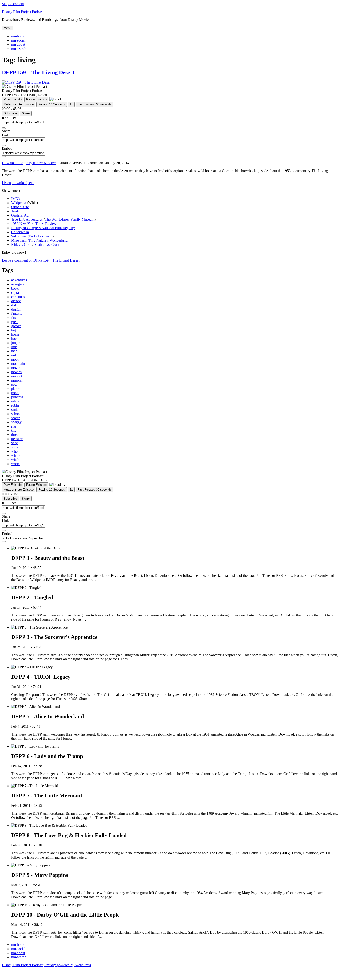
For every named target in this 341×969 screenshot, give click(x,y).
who (14, 451)
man (14, 351)
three (14, 435)
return (15, 401)
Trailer (16, 211)
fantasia (16, 313)
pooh (15, 393)
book (15, 288)
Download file (12, 163)
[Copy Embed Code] (4, 156)
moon (15, 359)
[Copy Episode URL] (4, 145)
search (15, 418)
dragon (16, 309)
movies (16, 372)
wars (14, 447)
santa (15, 410)
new (14, 384)
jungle (15, 343)
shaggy (16, 422)
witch (15, 460)
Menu (7, 28)
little (14, 347)
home (15, 334)
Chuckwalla (20, 232)
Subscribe (10, 113)
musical (16, 380)
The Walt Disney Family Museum (69, 219)
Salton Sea (19, 236)
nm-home (18, 36)
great (14, 322)
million (16, 355)
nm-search (18, 49)
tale (13, 430)
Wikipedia (18, 203)
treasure (17, 439)
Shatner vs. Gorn (46, 244)
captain (16, 293)
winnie (16, 455)
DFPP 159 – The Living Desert (38, 72)
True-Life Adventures (27, 219)
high (14, 330)
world (15, 464)
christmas (18, 297)
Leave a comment (40, 260)
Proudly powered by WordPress (67, 965)
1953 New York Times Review (34, 224)
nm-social (18, 40)
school (16, 414)
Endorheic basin (40, 236)
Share (26, 113)
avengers (17, 284)
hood (15, 338)
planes (15, 389)
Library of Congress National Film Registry (43, 228)
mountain (18, 364)
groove (16, 326)
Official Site (20, 207)
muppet (16, 376)
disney (16, 301)
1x (71, 104)
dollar (15, 305)
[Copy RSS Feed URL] (4, 128)
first (14, 318)
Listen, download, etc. (18, 183)
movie (15, 368)
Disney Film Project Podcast (22, 12)
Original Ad (20, 215)
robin (15, 405)
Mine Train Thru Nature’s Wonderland (39, 240)
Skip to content (13, 4)
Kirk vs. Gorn (21, 244)
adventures (19, 280)
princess (17, 397)
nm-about (18, 44)
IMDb (15, 199)
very (14, 443)
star (13, 426)
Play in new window (41, 163)
